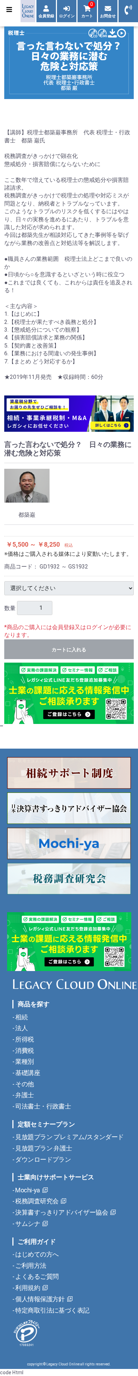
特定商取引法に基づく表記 (52, 1310)
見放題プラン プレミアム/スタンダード (69, 1137)
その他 (24, 1084)
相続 (21, 1017)
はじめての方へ (36, 1254)
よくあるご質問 (36, 1276)
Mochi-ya (27, 1190)
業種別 (24, 1061)
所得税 (24, 1039)
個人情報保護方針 (39, 1299)
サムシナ (27, 1223)
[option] (69, 62)
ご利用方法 (30, 1265)
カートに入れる (69, 649)
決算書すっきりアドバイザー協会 (61, 1212)
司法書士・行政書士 (42, 1106)
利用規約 (27, 1287)
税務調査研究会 (36, 1201)
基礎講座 (27, 1072)
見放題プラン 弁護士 (43, 1148)
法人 (21, 1028)
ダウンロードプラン (42, 1159)
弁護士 (24, 1095)
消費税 (24, 1050)
